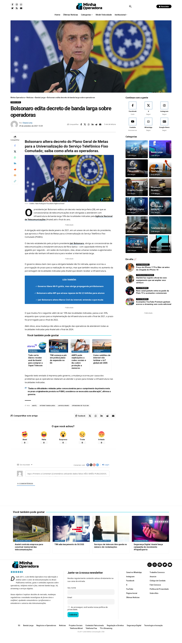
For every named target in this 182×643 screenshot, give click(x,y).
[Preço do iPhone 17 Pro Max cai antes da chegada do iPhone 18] (130, 267)
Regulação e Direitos (79, 351)
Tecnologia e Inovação (98, 351)
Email (69, 597)
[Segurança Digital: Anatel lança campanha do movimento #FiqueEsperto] (150, 529)
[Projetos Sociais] (137, 187)
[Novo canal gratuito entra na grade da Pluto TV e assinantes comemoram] (130, 290)
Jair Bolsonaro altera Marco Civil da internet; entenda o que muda (70, 299)
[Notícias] (160, 244)
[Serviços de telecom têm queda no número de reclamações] (110, 529)
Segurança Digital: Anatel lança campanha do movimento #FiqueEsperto (148, 547)
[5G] (137, 149)
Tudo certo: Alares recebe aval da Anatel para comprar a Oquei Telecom (35, 360)
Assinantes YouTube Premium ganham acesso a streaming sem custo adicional (153, 303)
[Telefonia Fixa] (137, 225)
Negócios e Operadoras (33, 351)
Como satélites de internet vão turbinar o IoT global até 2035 (101, 359)
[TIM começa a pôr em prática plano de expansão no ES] (58, 346)
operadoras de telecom (80, 405)
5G (128, 152)
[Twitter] (12, 8)
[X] (148, 108)
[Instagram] (17, 4)
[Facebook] (133, 108)
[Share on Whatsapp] (89, 124)
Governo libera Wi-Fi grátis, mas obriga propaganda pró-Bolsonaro (71, 286)
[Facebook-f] (12, 4)
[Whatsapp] (21, 4)
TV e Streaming (134, 247)
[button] (130, 6)
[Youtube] (21, 8)
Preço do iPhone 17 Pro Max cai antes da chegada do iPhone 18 (153, 268)
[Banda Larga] (160, 149)
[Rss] (17, 8)
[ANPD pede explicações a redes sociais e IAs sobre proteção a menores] (80, 346)
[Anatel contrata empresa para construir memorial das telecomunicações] (31, 529)
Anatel (34, 405)
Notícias (155, 247)
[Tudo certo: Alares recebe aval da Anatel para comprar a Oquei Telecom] (36, 346)
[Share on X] (85, 124)
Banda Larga (15, 102)
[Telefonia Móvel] (160, 225)
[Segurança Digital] (137, 206)
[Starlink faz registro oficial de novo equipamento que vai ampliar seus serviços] (130, 279)
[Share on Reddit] (96, 124)
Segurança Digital (135, 209)
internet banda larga (47, 405)
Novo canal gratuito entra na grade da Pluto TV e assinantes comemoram (152, 292)
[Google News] (164, 124)
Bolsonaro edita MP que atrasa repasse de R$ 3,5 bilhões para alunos (70, 293)
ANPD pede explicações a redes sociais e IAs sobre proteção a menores (79, 361)
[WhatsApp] (148, 124)
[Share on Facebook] (81, 124)
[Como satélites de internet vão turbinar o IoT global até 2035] (101, 346)
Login (106, 464)
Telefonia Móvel (158, 228)
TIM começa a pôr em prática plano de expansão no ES (58, 359)
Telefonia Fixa (134, 228)
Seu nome (71, 588)
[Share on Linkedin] (92, 124)
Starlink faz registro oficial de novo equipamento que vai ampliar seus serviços (151, 280)
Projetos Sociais (135, 190)
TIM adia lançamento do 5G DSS (69, 544)
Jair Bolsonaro (77, 243)
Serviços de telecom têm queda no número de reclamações (110, 545)
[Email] (100, 124)
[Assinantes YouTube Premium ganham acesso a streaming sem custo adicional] (130, 302)
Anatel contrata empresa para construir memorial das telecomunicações (29, 547)
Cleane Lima (27, 123)
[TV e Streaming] (137, 244)
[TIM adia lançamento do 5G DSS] (71, 529)
